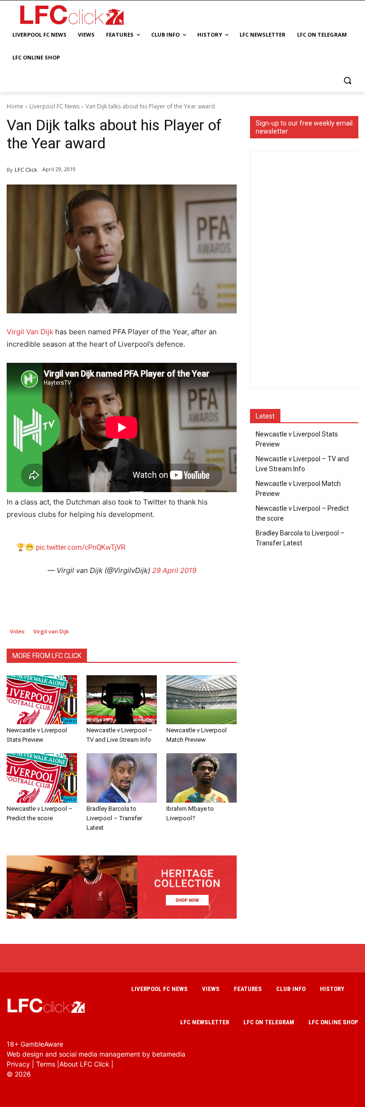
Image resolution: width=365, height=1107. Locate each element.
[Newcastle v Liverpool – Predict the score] (42, 778)
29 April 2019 (174, 570)
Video (17, 631)
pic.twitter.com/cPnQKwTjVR (80, 547)
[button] (347, 80)
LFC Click (26, 169)
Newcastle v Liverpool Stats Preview (297, 439)
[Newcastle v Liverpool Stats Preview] (42, 700)
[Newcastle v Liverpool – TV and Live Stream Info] (121, 700)
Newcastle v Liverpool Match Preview (298, 488)
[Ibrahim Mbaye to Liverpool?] (201, 778)
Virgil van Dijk (51, 631)
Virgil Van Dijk (30, 331)
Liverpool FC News (54, 106)
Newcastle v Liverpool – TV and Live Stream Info (302, 464)
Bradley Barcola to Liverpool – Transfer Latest (114, 818)
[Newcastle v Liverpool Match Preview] (201, 700)
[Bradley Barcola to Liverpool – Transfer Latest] (121, 778)
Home (15, 106)
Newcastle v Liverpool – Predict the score (302, 513)
